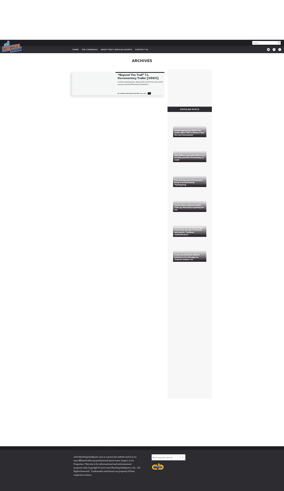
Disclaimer (109, 448)
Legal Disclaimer (81, 448)
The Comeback (90, 49)
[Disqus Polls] (191, 293)
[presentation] (93, 83)
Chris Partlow (127, 93)
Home (75, 49)
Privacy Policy (97, 448)
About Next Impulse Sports (116, 49)
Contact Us (141, 49)
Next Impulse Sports (163, 457)
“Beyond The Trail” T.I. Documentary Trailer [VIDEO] (138, 76)
